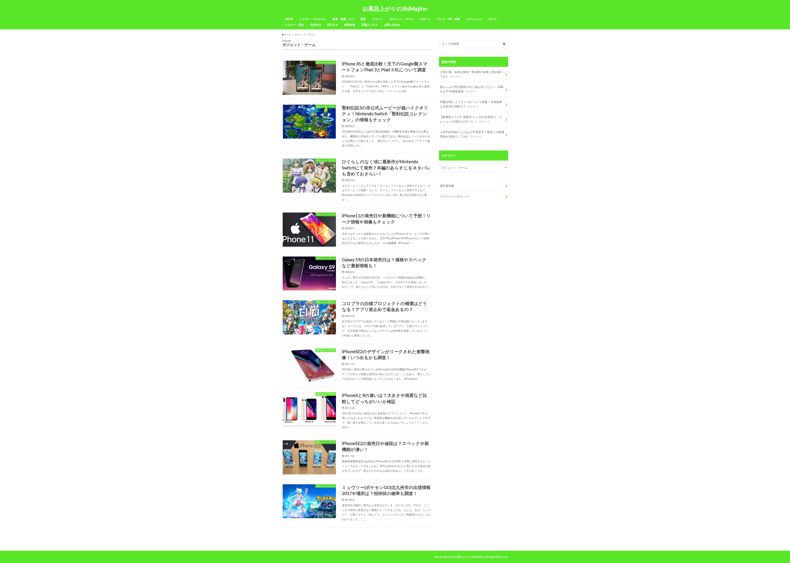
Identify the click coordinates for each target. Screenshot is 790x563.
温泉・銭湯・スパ (343, 19)
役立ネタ (332, 24)
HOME (289, 19)
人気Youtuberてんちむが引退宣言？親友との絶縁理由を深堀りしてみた (472, 134)
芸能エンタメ (369, 24)
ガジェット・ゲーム (401, 19)
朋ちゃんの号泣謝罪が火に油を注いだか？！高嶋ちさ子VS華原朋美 (471, 89)
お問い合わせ (392, 24)
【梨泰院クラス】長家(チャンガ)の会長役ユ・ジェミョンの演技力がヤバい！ (471, 119)
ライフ (493, 19)
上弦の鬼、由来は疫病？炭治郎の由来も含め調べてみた (471, 74)
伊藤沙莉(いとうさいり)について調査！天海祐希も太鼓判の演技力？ (471, 104)
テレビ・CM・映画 (448, 19)
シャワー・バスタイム (313, 19)
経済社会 (349, 24)
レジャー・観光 (294, 24)
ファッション (474, 19)
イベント (377, 19)
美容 (363, 19)
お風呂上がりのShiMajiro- (395, 8)
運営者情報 (447, 185)
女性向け (315, 24)
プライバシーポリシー (454, 196)
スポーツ (425, 19)
